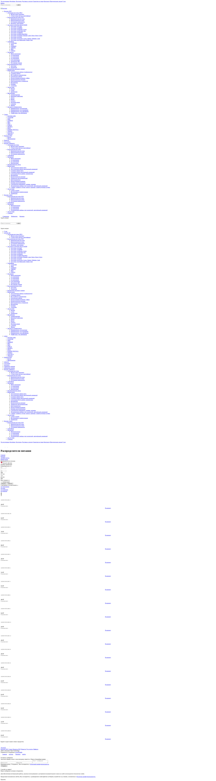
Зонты (12, 98)
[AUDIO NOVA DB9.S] (108, 607)
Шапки (13, 105)
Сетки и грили (15, 190)
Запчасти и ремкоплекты (14, 107)
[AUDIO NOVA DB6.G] (108, 566)
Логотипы (19, 1)
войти (24, 754)
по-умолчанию (5, 486)
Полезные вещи (15, 102)
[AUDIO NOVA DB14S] (108, 675)
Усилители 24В (15, 61)
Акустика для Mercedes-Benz (19, 34)
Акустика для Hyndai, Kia (18, 31)
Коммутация (11, 70)
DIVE (9, 128)
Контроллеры (15, 163)
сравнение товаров (9, 366)
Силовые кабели (15, 73)
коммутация (6, 482)
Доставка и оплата (27, 1)
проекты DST (8, 357)
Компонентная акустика (18, 19)
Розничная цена (5, 466)
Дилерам (3, 747)
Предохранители (16, 179)
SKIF (12, 44)
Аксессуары (10, 87)
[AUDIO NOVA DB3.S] (108, 526)
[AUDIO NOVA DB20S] (108, 688)
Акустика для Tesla (16, 37)
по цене (3, 488)
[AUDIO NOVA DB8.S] (108, 593)
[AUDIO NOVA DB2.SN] (108, 512)
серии (5, 336)
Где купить (7, 142)
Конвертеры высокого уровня (16, 69)
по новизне (4, 491)
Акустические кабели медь (18, 167)
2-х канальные (15, 55)
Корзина (22, 216)
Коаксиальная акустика (17, 20)
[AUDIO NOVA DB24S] (108, 702)
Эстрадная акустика (13, 145)
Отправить (4, 766)
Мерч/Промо (11, 93)
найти (18, 5)
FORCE (13, 50)
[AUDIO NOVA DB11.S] (108, 634)
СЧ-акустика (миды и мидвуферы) (21, 16)
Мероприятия (11, 139)
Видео (9, 137)
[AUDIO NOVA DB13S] (108, 661)
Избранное (14, 216)
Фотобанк (12, 1)
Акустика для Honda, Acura (18, 29)
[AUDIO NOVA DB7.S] (108, 580)
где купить (7, 363)
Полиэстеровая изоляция (18, 181)
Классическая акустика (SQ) (15, 17)
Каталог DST (8, 11)
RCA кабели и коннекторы (18, 75)
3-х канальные (15, 57)
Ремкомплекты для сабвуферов (20, 111)
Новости (6, 140)
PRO (12, 49)
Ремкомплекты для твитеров (19, 108)
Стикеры (13, 104)
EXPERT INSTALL (13, 129)
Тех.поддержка (5, 1)
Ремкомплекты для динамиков (19, 110)
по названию (4, 489)
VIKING (13, 47)
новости (6, 362)
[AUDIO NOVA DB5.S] (108, 553)
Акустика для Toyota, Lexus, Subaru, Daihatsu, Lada (25, 38)
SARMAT (13, 46)
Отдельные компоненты (18, 22)
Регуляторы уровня (16, 63)
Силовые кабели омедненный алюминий (23, 172)
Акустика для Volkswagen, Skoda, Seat (22, 40)
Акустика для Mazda (17, 32)
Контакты (46, 1)
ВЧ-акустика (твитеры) (17, 14)
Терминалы (14, 91)
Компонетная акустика (17, 198)
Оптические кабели (16, 76)
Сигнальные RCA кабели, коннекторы (22, 173)
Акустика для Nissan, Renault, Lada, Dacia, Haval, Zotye (26, 35)
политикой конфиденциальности (39, 764)
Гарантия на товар (38, 1)
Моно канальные (16, 53)
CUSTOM (14, 43)
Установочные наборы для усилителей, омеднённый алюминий (29, 186)
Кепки (12, 99)
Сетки (12, 90)
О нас (64, 1)
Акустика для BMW (16, 28)
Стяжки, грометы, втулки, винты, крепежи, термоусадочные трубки (30, 187)
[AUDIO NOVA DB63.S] (108, 716)
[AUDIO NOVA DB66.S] (108, 729)
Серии (6, 114)
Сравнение (6, 216)
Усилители (10, 52)
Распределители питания (18, 79)
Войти (2, 3)
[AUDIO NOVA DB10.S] (108, 621)
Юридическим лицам (56, 1)
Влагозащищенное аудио (14, 64)
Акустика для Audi (16, 26)
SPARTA (9, 126)
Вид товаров (4, 480)
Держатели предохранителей (19, 178)
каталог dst (7, 233)
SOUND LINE (11, 116)
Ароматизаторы (15, 94)
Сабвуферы (10, 41)
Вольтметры (14, 82)
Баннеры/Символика (17, 96)
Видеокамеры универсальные (19, 192)
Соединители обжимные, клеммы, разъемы (23, 184)
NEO (8, 123)
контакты (6, 365)
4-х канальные (15, 58)
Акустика (13, 66)
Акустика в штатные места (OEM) (17, 25)
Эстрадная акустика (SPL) (14, 12)
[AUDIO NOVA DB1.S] (108, 498)
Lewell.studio (18, 752)
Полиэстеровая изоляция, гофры (20, 78)
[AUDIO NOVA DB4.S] (108, 539)
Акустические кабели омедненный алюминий (24, 169)
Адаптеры (14, 85)
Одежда (13, 101)
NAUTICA (10, 132)
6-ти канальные (15, 60)
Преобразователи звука (14, 164)
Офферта (35, 749)
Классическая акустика (14, 149)
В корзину (108, 508)
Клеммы (13, 84)
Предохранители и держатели (19, 81)
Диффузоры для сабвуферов (19, 113)
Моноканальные (15, 205)
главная (4, 754)
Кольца (13, 88)
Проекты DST (8, 135)
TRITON (9, 134)
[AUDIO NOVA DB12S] (108, 648)
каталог (11, 754)
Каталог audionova (9, 143)
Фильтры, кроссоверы (17, 23)
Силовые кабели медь (17, 170)
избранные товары (9, 368)
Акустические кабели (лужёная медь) (21, 72)
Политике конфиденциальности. (86, 776)
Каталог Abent (8, 195)
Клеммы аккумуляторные (18, 183)
